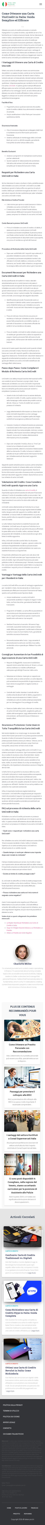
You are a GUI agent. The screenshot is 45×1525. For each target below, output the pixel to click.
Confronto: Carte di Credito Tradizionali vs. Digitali (20, 1256)
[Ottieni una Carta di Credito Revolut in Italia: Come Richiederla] (22, 1349)
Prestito (16, 1514)
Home (9, 1508)
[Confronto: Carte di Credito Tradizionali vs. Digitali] (22, 1237)
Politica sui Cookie (11, 1417)
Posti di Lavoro (21, 1508)
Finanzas (34, 1508)
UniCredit (12, 86)
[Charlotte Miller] (22, 952)
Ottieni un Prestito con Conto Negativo (19, 933)
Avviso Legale (9, 1422)
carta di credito (30, 490)
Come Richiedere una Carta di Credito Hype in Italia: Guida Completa (21, 1312)
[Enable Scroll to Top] (40, 1520)
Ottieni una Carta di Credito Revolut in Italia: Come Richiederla (20, 1370)
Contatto (7, 1428)
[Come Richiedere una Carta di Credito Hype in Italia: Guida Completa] (22, 1291)
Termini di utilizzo (11, 1411)
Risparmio (28, 1514)
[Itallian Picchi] (11, 4)
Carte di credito (11, 1251)
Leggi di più (31, 1273)
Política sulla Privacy (13, 1405)
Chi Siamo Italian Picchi (13, 1434)
